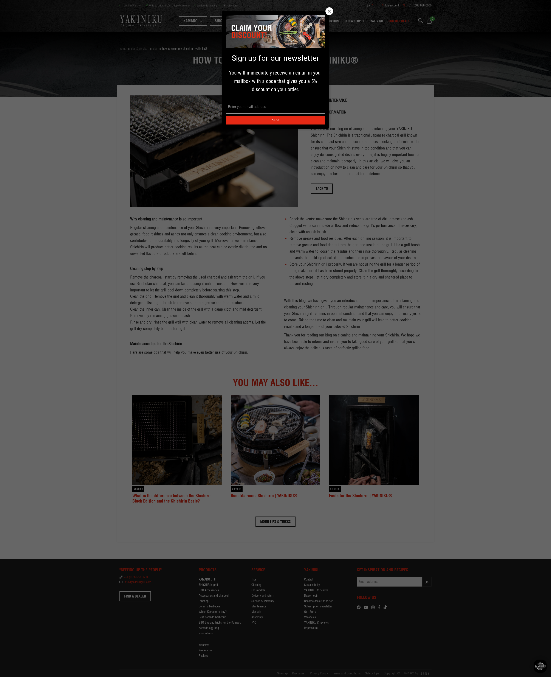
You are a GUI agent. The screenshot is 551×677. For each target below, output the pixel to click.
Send (275, 120)
